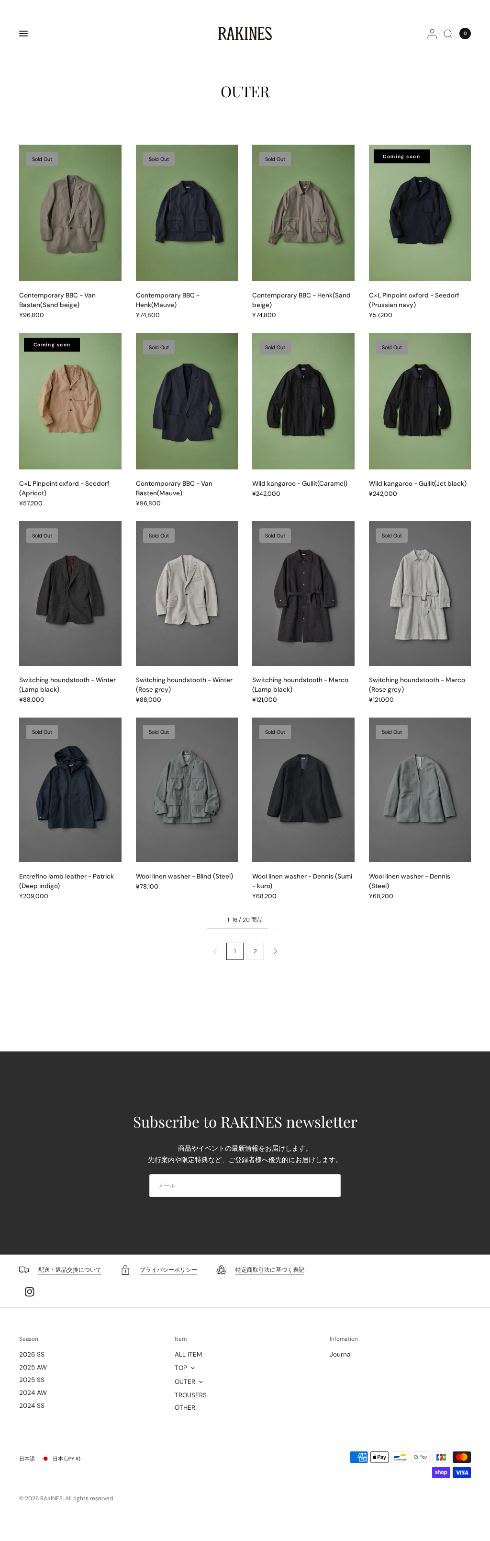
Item (181, 1339)
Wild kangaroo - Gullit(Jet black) (418, 483)
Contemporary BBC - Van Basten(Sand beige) (57, 300)
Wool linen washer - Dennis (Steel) (409, 881)
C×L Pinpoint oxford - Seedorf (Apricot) (64, 488)
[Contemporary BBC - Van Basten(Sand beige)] (70, 213)
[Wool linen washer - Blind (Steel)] (187, 790)
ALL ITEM (188, 1354)
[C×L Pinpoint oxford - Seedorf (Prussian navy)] (420, 213)
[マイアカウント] (432, 33)
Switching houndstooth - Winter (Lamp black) (67, 685)
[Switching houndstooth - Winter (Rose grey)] (187, 593)
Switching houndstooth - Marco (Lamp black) (300, 685)
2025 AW (33, 1367)
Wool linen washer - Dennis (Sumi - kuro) (302, 881)
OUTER (185, 1382)
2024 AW (33, 1393)
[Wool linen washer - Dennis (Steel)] (420, 790)
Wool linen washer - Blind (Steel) (184, 876)
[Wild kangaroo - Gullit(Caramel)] (303, 401)
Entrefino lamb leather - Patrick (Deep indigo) (66, 881)
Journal (341, 1354)
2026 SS (32, 1354)
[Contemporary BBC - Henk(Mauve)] (187, 213)
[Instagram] (29, 1291)
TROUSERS (191, 1395)
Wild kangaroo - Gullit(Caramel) (299, 483)
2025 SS (32, 1380)
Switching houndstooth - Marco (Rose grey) (417, 685)
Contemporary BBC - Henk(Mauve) (168, 300)
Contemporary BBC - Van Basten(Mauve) (174, 488)
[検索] (448, 33)
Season (28, 1339)
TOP (181, 1368)
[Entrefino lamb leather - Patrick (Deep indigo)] (70, 790)
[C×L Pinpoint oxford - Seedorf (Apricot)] (70, 401)
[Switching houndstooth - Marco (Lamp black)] (303, 593)
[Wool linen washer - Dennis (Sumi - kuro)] (303, 790)
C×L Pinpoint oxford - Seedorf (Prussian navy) (414, 300)
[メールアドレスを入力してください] (331, 1185)
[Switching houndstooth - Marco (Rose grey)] (420, 593)
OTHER (185, 1408)
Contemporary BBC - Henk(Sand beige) (301, 300)
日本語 (27, 1458)
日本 (66, 1458)
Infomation (344, 1339)
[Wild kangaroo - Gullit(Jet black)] (420, 401)
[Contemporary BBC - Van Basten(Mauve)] (187, 401)
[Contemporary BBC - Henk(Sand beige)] (303, 213)
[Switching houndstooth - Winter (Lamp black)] (70, 593)
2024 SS (32, 1406)
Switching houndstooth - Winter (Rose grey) (184, 685)
